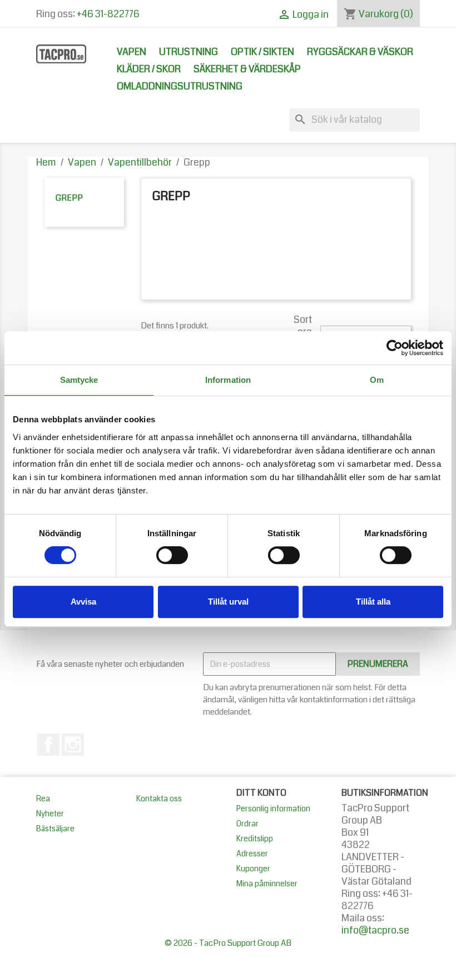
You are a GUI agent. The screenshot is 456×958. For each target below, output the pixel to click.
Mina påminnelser (267, 883)
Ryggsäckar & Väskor (360, 52)
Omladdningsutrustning (179, 86)
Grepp (69, 198)
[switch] (172, 555)
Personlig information (273, 808)
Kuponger (253, 868)
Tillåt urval (228, 601)
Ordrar (247, 823)
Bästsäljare (55, 828)
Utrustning (188, 52)
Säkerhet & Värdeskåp (247, 69)
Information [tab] (228, 380)
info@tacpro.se (375, 930)
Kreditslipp (254, 838)
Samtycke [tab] (79, 380)
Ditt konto (261, 792)
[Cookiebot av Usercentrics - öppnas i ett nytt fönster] (394, 348)
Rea (43, 798)
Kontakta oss (159, 798)
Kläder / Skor (149, 69)
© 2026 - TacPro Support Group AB (228, 943)
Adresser (252, 853)
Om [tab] (377, 380)
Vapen (131, 52)
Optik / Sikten (262, 52)
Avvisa (83, 601)
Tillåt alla (373, 601)
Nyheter (50, 813)
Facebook (48, 745)
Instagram (73, 745)
